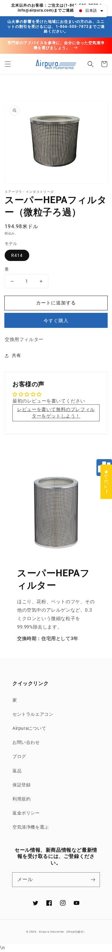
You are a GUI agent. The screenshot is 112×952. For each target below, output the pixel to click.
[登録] (93, 879)
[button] (8, 64)
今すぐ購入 (56, 320)
